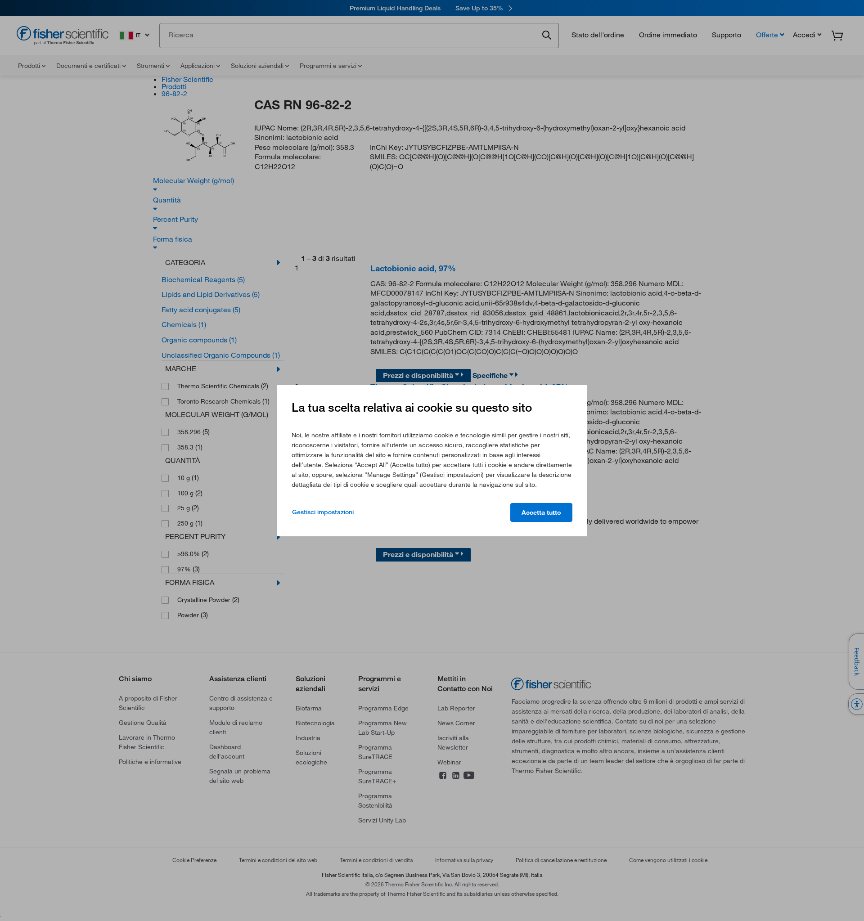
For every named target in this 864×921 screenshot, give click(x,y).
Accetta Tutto (541, 512)
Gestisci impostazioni (323, 512)
